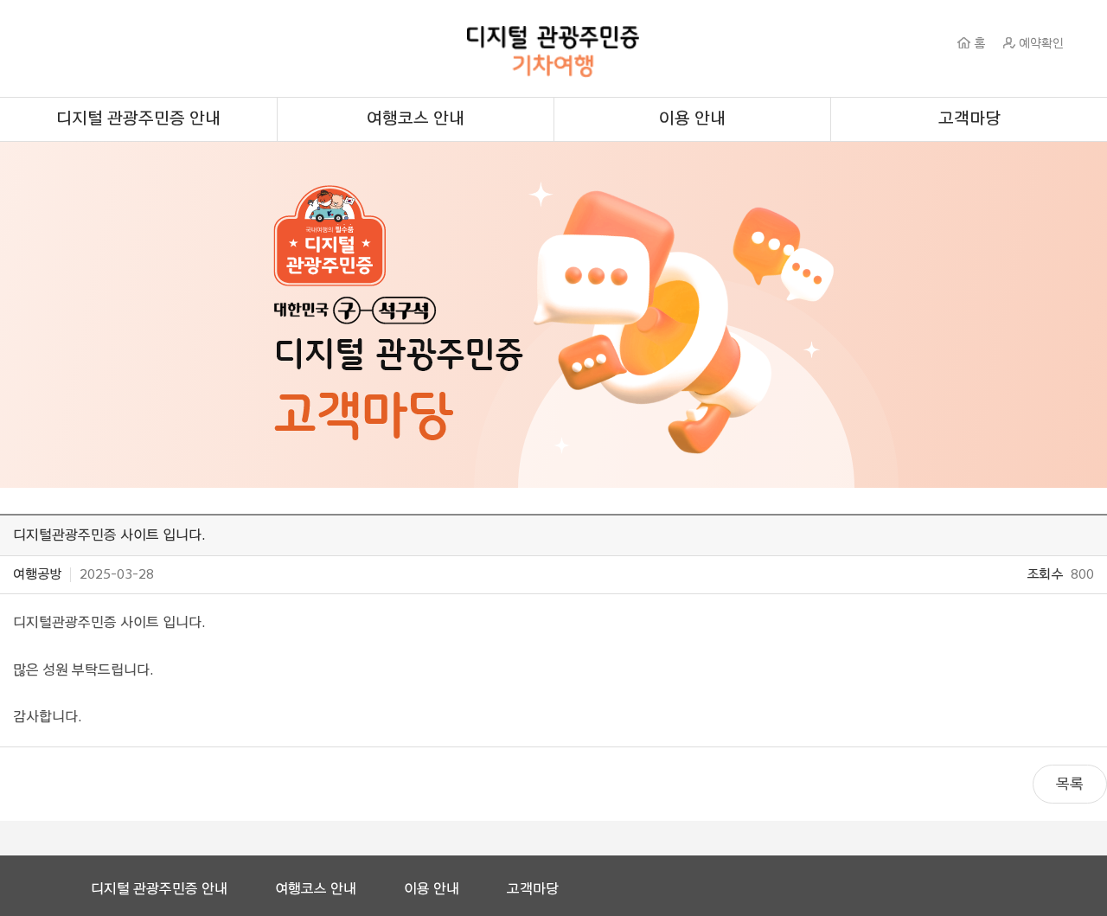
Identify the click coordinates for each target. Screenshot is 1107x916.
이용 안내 (692, 119)
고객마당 (969, 119)
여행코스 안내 (415, 119)
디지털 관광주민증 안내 (138, 119)
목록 (1070, 784)
